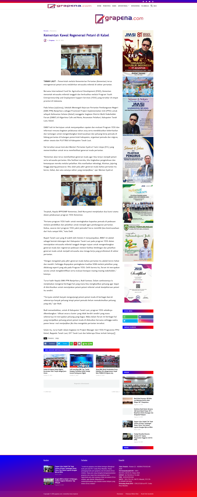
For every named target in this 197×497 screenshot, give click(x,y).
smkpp (57, 338)
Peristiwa (107, 6)
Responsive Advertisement (81, 383)
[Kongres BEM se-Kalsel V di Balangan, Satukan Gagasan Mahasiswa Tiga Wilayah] (49, 481)
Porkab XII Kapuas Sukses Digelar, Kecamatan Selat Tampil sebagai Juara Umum (55, 371)
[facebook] (143, 1)
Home (99, 6)
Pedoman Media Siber (132, 494)
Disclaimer (120, 494)
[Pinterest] (75, 343)
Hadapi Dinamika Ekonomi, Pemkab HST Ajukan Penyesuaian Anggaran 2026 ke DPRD (143, 437)
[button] (151, 6)
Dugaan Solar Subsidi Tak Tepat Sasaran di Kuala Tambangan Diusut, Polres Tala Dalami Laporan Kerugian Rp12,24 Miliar (143, 424)
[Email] (79, 343)
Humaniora (135, 6)
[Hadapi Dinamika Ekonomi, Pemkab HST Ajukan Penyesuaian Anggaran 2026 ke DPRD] (128, 436)
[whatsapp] (130, 317)
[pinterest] (152, 1)
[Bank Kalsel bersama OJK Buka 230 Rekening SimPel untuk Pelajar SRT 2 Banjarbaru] (128, 401)
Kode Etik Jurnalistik (147, 494)
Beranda (46, 31)
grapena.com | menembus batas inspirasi (66, 494)
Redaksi (154, 6)
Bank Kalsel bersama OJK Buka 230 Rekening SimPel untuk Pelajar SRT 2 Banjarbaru (143, 400)
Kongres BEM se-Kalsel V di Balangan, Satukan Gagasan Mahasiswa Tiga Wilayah (66, 481)
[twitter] (146, 1)
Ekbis (114, 6)
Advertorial (123, 6)
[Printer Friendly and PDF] (87, 343)
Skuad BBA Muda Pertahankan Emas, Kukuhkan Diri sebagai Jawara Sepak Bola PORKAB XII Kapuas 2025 (107, 371)
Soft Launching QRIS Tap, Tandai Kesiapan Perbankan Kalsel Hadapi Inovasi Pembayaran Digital (80, 371)
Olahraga (145, 6)
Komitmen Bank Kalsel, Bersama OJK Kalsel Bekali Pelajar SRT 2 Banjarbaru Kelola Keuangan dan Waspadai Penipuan (143, 412)
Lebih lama (115, 391)
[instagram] (145, 321)
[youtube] (149, 1)
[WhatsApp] (71, 343)
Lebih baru (48, 391)
